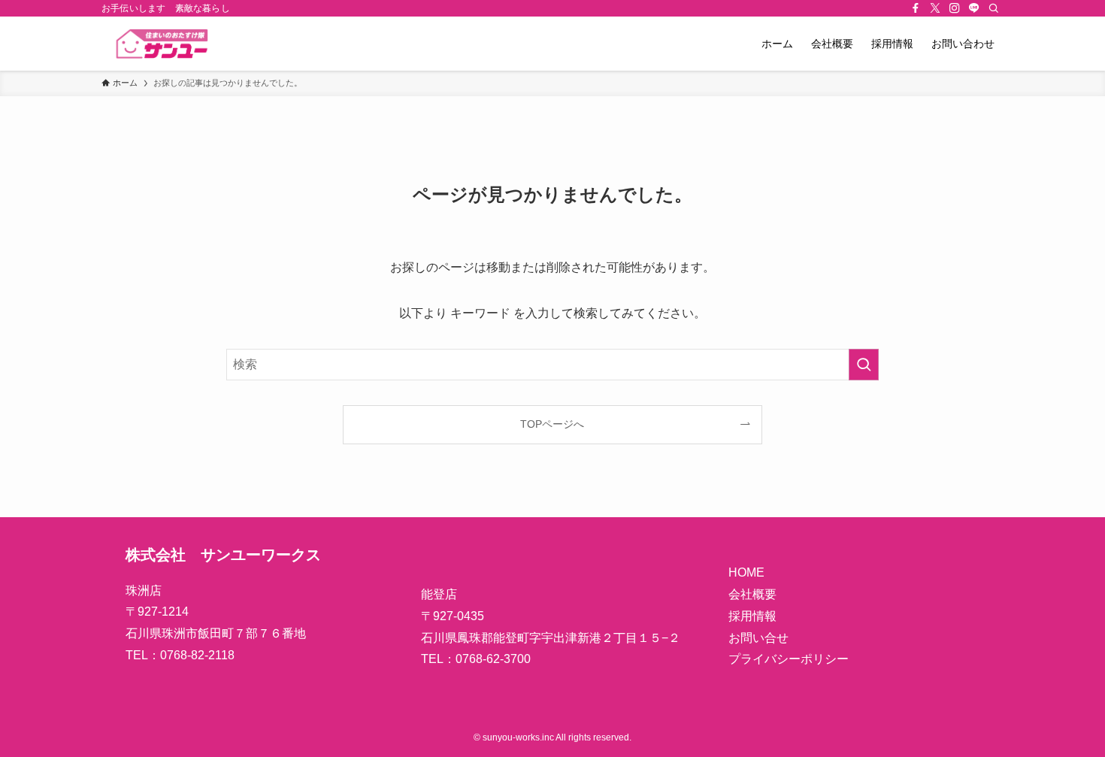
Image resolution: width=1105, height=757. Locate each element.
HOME (746, 572)
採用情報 (752, 616)
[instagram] (954, 8)
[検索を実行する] (864, 364)
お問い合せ (758, 637)
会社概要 (752, 594)
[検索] (994, 8)
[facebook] (915, 8)
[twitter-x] (935, 8)
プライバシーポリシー (788, 659)
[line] (974, 8)
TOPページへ (552, 424)
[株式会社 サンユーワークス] (181, 44)
